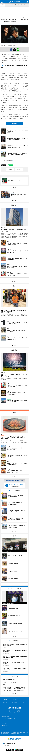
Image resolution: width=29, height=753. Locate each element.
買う (16, 4)
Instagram (18, 711)
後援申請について (5, 725)
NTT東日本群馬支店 (7, 160)
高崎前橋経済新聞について (7, 716)
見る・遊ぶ (12, 4)
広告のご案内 (4, 723)
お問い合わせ (4, 721)
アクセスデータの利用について (7, 720)
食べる (7, 4)
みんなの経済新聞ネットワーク (14, 739)
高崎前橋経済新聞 (14, 2)
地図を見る (14, 123)
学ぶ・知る (26, 4)
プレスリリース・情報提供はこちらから (9, 718)
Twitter (14, 711)
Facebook (10, 711)
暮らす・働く (20, 4)
